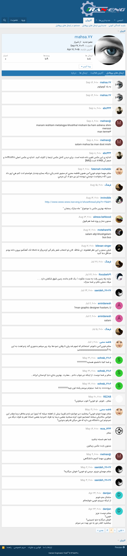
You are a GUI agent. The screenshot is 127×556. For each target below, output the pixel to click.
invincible (106, 198)
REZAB (107, 397)
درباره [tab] (73, 73)
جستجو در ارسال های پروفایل (68, 25)
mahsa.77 (105, 82)
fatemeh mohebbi (101, 169)
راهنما (9, 547)
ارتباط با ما (47, 547)
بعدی (101, 530)
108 (89, 59)
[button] (114, 20)
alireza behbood (102, 217)
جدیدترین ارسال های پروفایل (94, 25)
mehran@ (105, 121)
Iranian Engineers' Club (64, 553)
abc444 (107, 108)
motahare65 (104, 230)
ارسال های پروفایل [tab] (115, 73)
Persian (119, 547)
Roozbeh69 (105, 275)
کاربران (88, 20)
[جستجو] (5, 20)
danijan (107, 493)
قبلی (120, 530)
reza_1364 (105, 429)
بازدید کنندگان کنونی (117, 25)
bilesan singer (103, 246)
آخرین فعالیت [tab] (96, 73)
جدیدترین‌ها (104, 20)
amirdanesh (104, 303)
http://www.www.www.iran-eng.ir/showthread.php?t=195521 (78, 202)
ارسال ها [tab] (83, 73)
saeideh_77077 (102, 291)
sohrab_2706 (104, 358)
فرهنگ (108, 185)
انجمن (120, 20)
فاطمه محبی (105, 342)
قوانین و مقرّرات (34, 547)
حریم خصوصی (20, 547)
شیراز (76, 42)
